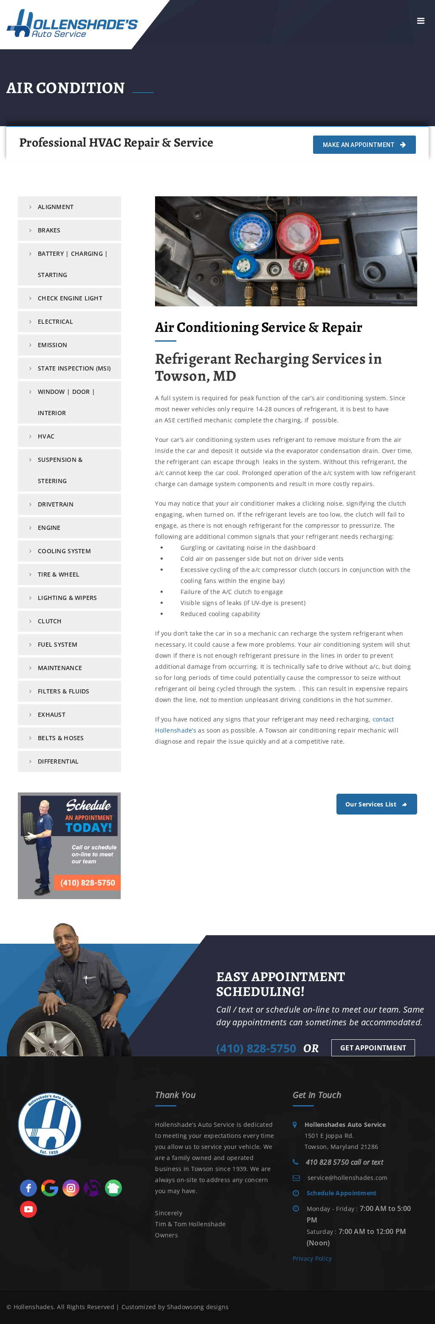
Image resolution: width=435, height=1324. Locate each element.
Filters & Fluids (63, 691)
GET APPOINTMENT (373, 1047)
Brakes (49, 230)
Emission (52, 345)
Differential (58, 761)
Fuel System (57, 644)
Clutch (50, 621)
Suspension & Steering (60, 470)
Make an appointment (359, 144)
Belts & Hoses (61, 738)
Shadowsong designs (198, 1307)
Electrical (55, 321)
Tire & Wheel (58, 574)
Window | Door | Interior (66, 402)
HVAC (46, 436)
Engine (49, 527)
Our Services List (370, 804)
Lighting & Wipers (67, 598)
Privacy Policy (312, 1258)
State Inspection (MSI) (74, 368)
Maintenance (60, 668)
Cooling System (64, 551)
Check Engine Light (70, 298)
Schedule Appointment (342, 1193)
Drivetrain (55, 504)
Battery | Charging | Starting (73, 264)
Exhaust (51, 714)
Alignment (56, 207)
